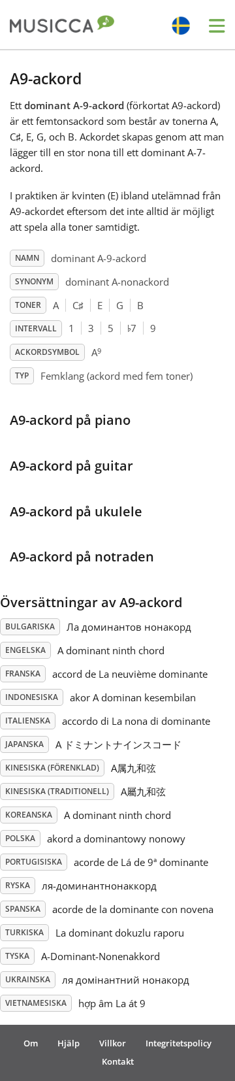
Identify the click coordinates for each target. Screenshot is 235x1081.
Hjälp (68, 1043)
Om (31, 1043)
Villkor (112, 1043)
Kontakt (118, 1061)
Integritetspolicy (179, 1043)
